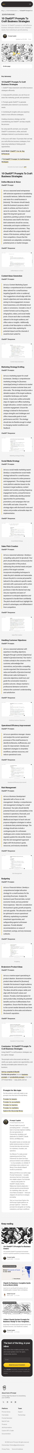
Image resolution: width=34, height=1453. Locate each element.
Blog (2, 10)
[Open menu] (30, 4)
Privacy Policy (6, 1449)
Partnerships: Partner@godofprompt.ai (13, 1445)
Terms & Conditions (17, 1449)
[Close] (29, 712)
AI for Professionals (11, 10)
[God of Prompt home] (4, 4)
